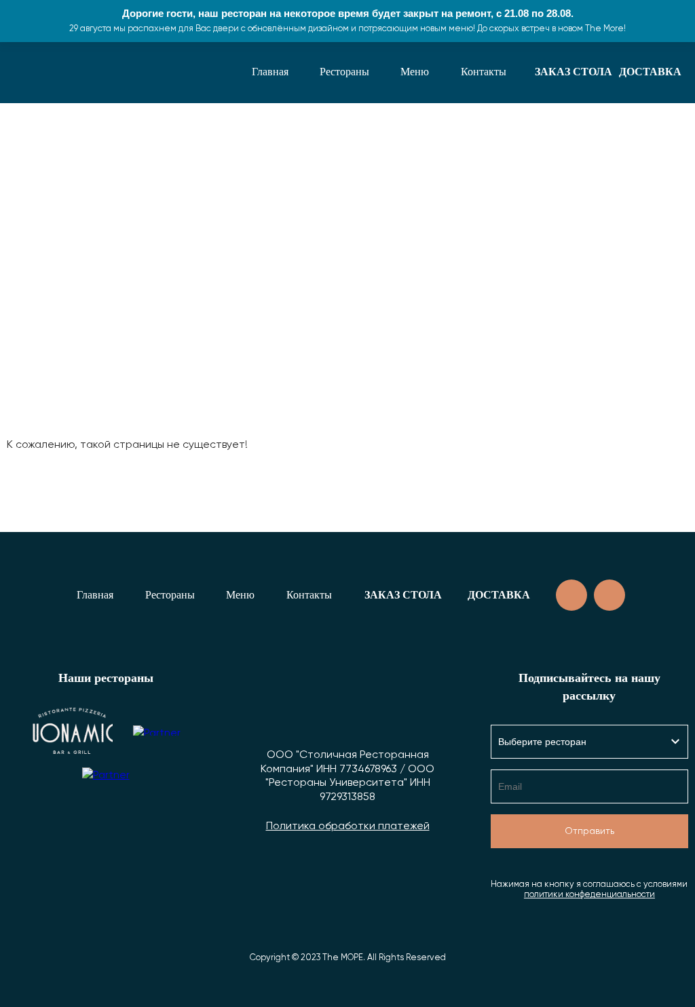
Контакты (483, 71)
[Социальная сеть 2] (609, 595)
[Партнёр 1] (72, 731)
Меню (414, 71)
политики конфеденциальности (589, 894)
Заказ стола (573, 71)
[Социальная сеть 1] (571, 595)
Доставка (650, 71)
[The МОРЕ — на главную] (58, 72)
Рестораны (344, 71)
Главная (270, 71)
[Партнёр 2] (157, 730)
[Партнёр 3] (106, 791)
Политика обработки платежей (348, 826)
